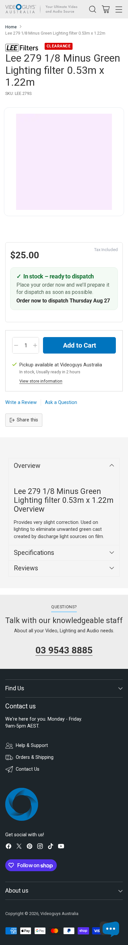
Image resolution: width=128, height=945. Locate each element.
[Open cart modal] (105, 9)
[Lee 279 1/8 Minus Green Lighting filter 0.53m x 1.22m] (64, 161)
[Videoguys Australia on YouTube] (61, 847)
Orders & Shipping (34, 757)
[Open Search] (92, 9)
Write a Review (21, 402)
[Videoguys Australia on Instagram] (40, 847)
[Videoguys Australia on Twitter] (19, 847)
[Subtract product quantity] (16, 345)
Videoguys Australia (59, 913)
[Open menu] (118, 9)
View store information (40, 381)
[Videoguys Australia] (43, 9)
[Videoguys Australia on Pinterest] (29, 847)
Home (11, 26)
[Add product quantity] (35, 345)
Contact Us (27, 769)
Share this (27, 420)
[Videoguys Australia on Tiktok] (50, 847)
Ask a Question (61, 402)
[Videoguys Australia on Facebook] (8, 847)
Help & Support (32, 745)
